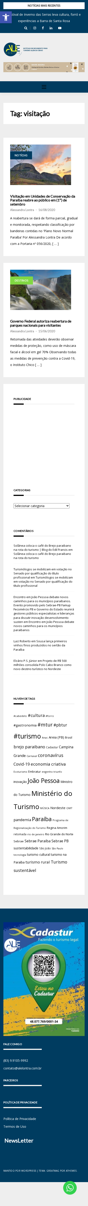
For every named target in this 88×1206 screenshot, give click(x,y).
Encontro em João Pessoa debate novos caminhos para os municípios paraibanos (44, 626)
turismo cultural (38, 854)
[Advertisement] (44, 439)
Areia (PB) (56, 737)
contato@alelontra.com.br (22, 1068)
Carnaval (32, 756)
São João (45, 848)
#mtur (45, 724)
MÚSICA (44, 808)
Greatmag (52, 1170)
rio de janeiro (35, 834)
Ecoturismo (20, 771)
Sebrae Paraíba (38, 840)
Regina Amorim (57, 828)
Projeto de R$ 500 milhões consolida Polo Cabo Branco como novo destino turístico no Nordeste (43, 665)
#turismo (27, 736)
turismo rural (37, 862)
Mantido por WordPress (19, 1170)
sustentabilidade (26, 848)
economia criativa (48, 764)
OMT (69, 808)
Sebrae (19, 841)
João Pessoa (44, 781)
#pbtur (60, 725)
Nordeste (57, 807)
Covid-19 (22, 764)
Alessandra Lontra (22, 210)
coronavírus (50, 755)
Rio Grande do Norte (59, 834)
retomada (20, 834)
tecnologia (20, 854)
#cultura (36, 715)
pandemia (22, 819)
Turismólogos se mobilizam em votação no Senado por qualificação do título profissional (43, 573)
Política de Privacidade (19, 1119)
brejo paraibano (29, 746)
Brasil (68, 737)
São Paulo (57, 848)
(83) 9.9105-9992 (15, 1060)
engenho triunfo (52, 771)
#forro (50, 716)
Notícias (21, 155)
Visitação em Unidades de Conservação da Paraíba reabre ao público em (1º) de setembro (42, 200)
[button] (6, 17)
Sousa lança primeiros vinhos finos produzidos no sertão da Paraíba (40, 645)
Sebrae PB (60, 840)
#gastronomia (25, 725)
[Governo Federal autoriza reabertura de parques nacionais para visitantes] (40, 290)
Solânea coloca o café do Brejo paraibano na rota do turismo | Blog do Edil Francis (42, 547)
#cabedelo (20, 716)
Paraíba (42, 819)
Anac (45, 737)
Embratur (34, 771)
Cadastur (52, 747)
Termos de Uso (14, 1126)
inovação (20, 781)
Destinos (21, 280)
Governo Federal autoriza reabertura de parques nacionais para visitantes (40, 323)
